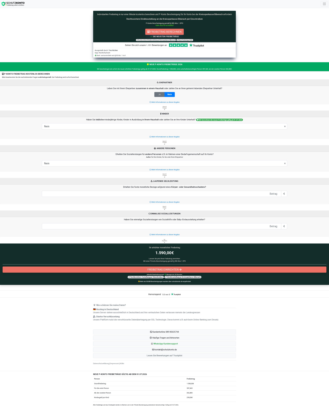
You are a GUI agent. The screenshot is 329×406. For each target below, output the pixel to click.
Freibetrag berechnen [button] (166, 31)
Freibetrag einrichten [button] (163, 269)
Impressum (114, 363)
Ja (159, 94)
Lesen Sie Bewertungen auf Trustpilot (164, 355)
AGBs (122, 363)
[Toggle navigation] (324, 3)
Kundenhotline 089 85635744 (165, 332)
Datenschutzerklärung (101, 363)
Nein (169, 94)
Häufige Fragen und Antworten (165, 338)
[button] (164, 343)
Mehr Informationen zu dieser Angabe (165, 102)
